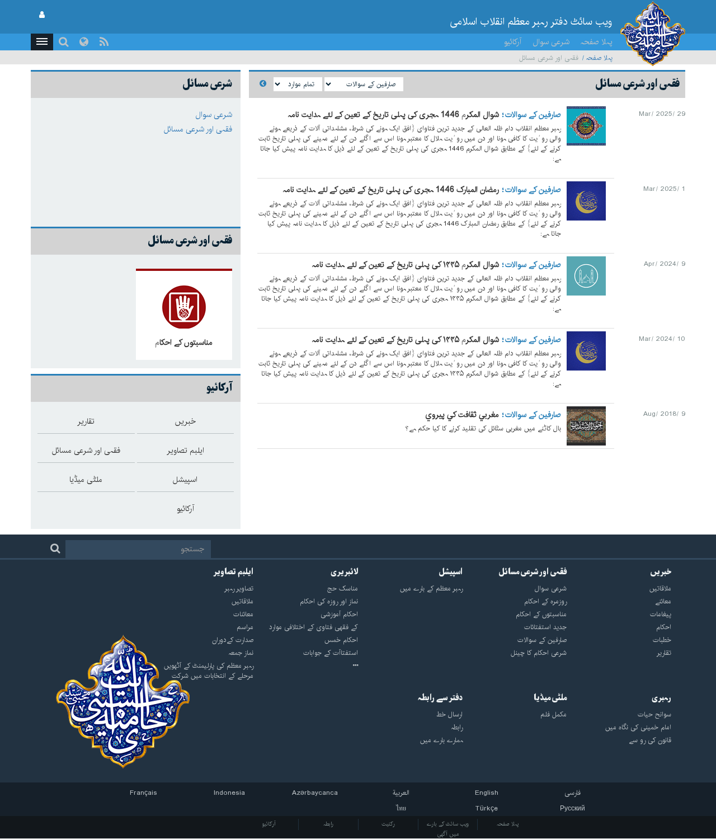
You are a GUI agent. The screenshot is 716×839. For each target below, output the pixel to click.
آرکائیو (512, 42)
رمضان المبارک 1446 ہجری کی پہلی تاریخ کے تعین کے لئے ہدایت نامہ (391, 189)
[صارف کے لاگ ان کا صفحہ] (42, 15)
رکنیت (388, 823)
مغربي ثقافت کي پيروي (462, 414)
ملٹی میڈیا (550, 698)
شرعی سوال (551, 42)
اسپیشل (451, 572)
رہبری (661, 698)
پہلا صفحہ (597, 42)
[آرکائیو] (305, 666)
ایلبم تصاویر (233, 572)
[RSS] (104, 42)
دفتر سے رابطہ (440, 698)
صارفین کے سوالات (533, 114)
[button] (42, 42)
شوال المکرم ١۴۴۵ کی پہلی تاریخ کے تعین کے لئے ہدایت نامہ (405, 264)
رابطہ (328, 823)
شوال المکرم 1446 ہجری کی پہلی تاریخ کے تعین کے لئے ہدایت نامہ (393, 114)
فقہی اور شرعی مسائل (198, 129)
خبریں (660, 572)
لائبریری (344, 572)
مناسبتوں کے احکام (184, 343)
